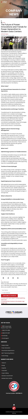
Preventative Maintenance (8, 350)
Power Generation (6, 348)
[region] (14, 9)
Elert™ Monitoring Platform (8, 353)
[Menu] (26, 2)
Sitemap (14, 413)
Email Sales (4, 335)
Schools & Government (7, 375)
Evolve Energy (5, 355)
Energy (3, 365)
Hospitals (4, 368)
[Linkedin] (14, 405)
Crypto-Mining (5, 373)
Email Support (5, 338)
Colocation (4, 370)
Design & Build (5, 345)
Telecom (4, 362)
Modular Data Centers (7, 378)
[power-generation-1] (14, 43)
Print (4, 22)
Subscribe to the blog (9, 295)
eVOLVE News (4, 34)
